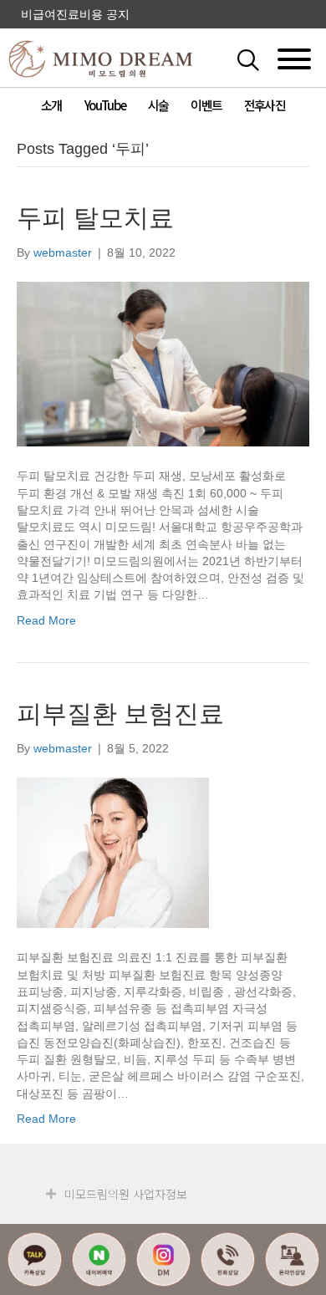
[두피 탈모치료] (163, 363)
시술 (158, 105)
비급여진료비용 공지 (75, 14)
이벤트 (206, 105)
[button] (265, 58)
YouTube (104, 105)
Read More (46, 620)
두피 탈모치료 (95, 218)
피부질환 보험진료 (120, 713)
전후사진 (264, 105)
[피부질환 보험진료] (113, 852)
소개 (51, 105)
